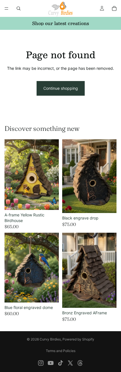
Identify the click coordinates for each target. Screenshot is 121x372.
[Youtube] (50, 363)
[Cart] (114, 8)
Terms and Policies (60, 351)
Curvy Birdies (50, 339)
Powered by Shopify (78, 339)
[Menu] (6, 8)
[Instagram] (40, 363)
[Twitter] (70, 363)
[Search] (18, 8)
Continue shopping (60, 88)
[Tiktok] (60, 363)
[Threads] (80, 363)
